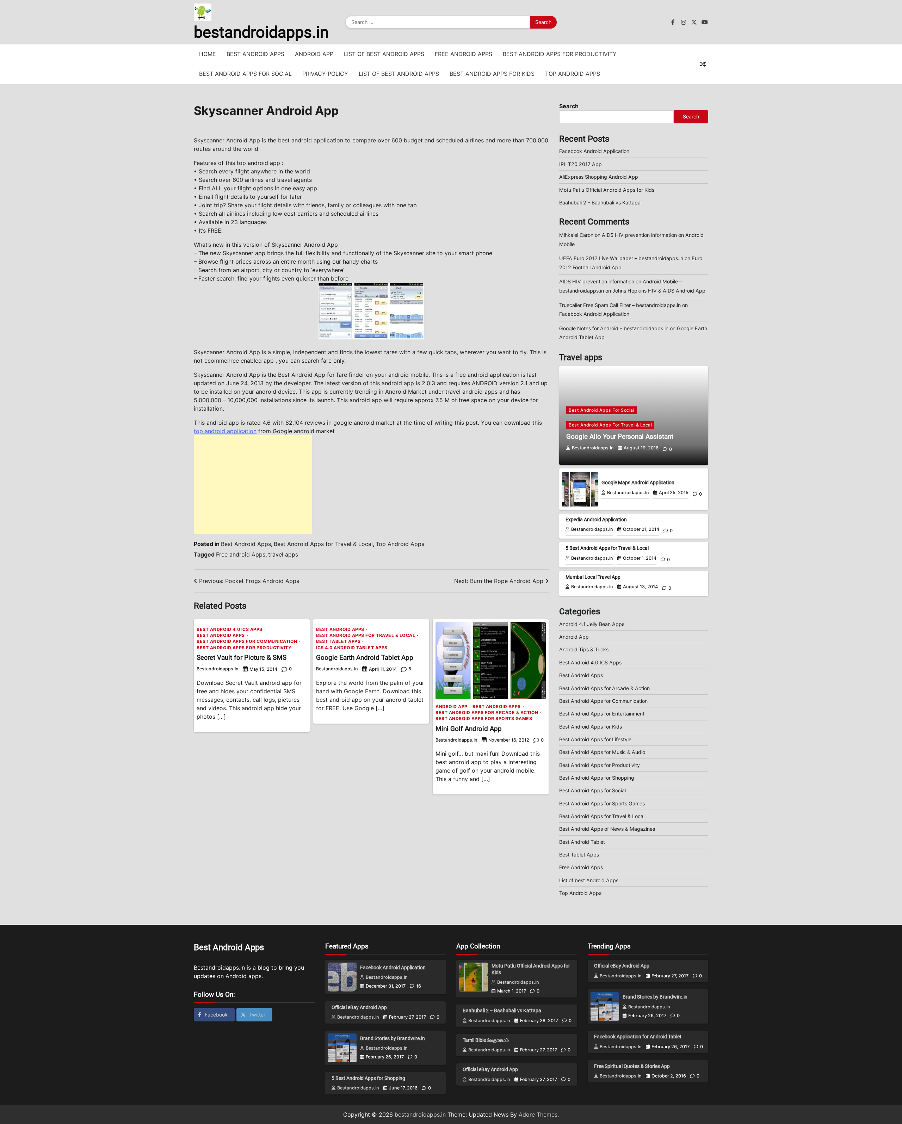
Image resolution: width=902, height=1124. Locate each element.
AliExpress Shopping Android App (598, 177)
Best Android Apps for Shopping (596, 778)
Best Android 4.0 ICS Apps (229, 629)
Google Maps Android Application (637, 482)
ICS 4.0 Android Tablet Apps (352, 648)
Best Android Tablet (582, 842)
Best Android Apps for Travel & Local (323, 543)
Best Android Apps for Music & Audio (602, 752)
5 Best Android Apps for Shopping (368, 1078)
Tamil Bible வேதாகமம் (486, 1040)
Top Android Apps (572, 73)
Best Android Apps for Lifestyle (595, 739)
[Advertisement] (253, 484)
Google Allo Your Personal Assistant (619, 436)
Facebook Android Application (594, 151)
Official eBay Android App (359, 1007)
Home (207, 53)
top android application (225, 431)
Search (569, 106)
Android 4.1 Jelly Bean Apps (591, 624)
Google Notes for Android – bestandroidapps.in (613, 328)
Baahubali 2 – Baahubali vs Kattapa (600, 202)
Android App (314, 53)
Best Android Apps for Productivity (560, 53)
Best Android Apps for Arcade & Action (486, 713)
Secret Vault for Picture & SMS (241, 657)
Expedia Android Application (596, 519)
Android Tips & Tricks (583, 649)
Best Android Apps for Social (245, 73)
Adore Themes (538, 1114)
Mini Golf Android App (468, 729)
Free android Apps (240, 554)
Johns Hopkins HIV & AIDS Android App (658, 291)
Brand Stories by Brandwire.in (392, 1038)
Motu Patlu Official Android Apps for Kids (606, 190)
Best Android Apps (255, 53)
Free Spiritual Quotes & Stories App (632, 1066)
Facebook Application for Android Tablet (637, 1036)
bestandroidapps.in (261, 32)
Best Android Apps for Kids (492, 73)
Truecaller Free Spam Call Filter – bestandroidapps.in (620, 305)
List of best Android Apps (384, 53)
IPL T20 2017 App (580, 164)
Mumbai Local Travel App (593, 577)
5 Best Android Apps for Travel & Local (607, 548)
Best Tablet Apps (338, 641)
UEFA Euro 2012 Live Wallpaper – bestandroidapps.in (621, 258)
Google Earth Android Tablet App (364, 657)
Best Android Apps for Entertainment (601, 714)
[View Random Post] (703, 64)
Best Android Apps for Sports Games (483, 719)
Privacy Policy (325, 73)
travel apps (283, 554)
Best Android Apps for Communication (247, 641)
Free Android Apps (463, 53)
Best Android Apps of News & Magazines (607, 829)
